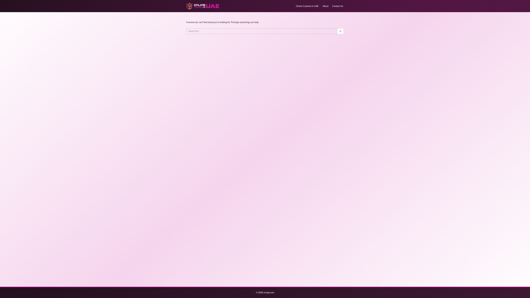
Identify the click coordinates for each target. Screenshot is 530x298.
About (325, 6)
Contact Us (337, 6)
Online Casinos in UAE (307, 6)
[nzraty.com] (202, 6)
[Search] (340, 31)
